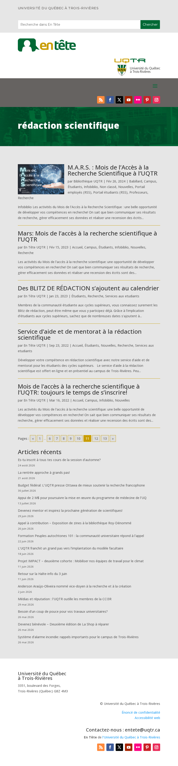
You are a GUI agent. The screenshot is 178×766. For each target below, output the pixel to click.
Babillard (135, 181)
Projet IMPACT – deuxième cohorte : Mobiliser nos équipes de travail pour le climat (81, 561)
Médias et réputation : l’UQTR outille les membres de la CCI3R (64, 599)
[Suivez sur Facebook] (110, 100)
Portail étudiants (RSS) (110, 192)
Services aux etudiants (122, 296)
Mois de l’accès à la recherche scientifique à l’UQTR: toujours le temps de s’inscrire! (79, 389)
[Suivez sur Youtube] (128, 100)
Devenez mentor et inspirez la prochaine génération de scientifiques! (70, 510)
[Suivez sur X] (119, 100)
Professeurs (138, 192)
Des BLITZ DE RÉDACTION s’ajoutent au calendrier (88, 288)
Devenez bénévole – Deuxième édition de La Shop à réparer (63, 624)
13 (105, 438)
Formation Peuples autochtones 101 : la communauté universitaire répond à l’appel (81, 536)
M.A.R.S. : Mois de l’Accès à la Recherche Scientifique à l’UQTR (113, 170)
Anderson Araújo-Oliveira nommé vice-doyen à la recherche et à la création (74, 586)
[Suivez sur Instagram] (156, 100)
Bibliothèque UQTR (87, 181)
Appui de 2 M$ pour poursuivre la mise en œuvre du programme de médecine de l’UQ (82, 498)
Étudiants (75, 187)
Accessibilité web (147, 718)
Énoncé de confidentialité (141, 712)
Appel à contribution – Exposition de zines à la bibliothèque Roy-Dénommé (74, 523)
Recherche (26, 198)
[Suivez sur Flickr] (138, 100)
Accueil (77, 247)
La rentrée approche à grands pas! (44, 472)
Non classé (108, 187)
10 (78, 438)
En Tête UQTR (34, 247)
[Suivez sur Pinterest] (147, 100)
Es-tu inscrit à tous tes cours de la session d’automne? (59, 460)
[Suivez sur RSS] (101, 100)
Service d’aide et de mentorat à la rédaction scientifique (80, 334)
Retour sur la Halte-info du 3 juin (42, 573)
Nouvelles (125, 187)
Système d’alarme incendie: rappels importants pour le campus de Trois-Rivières (78, 637)
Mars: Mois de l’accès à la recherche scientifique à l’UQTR (87, 236)
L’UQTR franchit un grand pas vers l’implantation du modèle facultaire (70, 548)
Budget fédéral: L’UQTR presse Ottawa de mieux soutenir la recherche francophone (81, 485)
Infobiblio (91, 187)
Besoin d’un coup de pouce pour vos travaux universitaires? (63, 611)
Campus (150, 181)
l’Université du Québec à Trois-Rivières (131, 737)
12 (96, 438)
